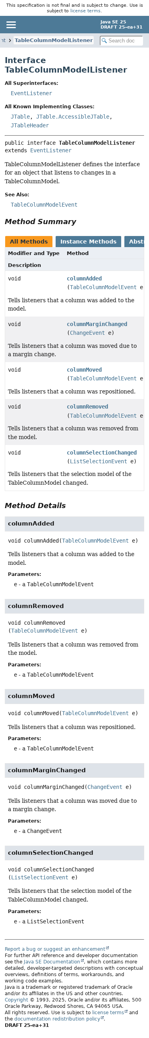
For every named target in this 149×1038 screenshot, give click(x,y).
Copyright (16, 1000)
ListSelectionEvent (98, 461)
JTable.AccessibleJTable (72, 116)
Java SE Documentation (52, 962)
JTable (20, 116)
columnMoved (84, 369)
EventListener (31, 93)
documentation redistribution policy (57, 1019)
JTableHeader (30, 125)
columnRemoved (87, 406)
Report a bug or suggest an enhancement (55, 949)
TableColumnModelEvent (103, 287)
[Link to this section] (82, 221)
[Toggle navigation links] (10, 24)
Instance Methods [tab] (88, 241)
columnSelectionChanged (102, 452)
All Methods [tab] (29, 241)
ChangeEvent (87, 333)
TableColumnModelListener (54, 40)
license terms (85, 10)
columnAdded (84, 278)
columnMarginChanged (97, 324)
